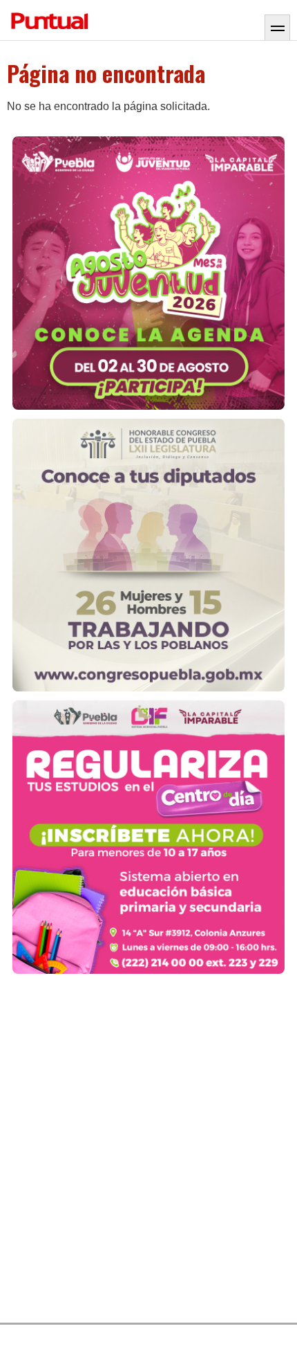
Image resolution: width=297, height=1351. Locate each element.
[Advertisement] (148, 1149)
